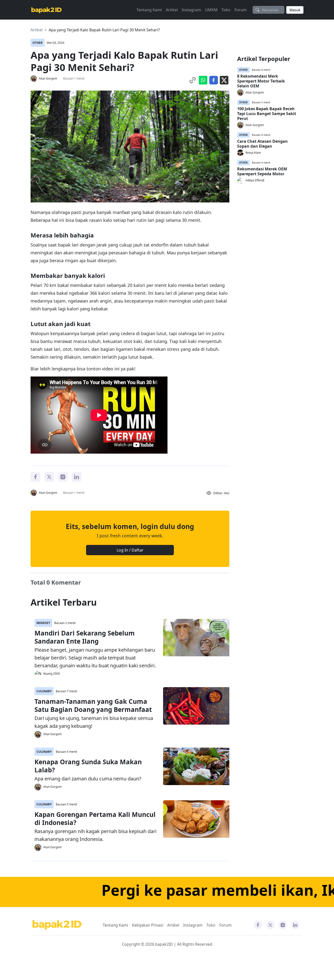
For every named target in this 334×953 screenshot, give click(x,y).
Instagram (191, 9)
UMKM (211, 9)
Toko (226, 9)
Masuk (294, 10)
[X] (49, 476)
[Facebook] (35, 476)
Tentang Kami (149, 9)
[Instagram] (63, 476)
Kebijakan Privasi (147, 925)
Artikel (172, 9)
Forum (240, 9)
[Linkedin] (76, 476)
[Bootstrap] (57, 925)
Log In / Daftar (130, 550)
